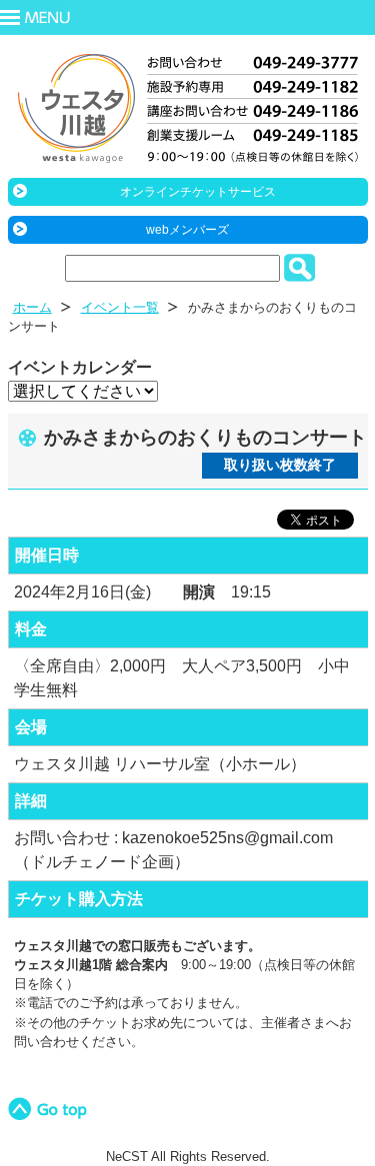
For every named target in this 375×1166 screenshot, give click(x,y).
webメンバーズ (187, 230)
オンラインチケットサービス (198, 192)
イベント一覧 (120, 307)
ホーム (32, 307)
